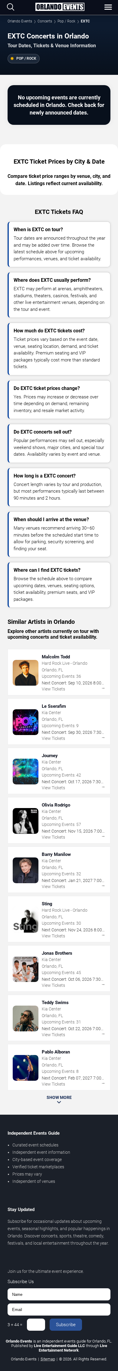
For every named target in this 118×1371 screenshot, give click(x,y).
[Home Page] (59, 7)
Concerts (45, 21)
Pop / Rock (66, 21)
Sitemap (48, 1359)
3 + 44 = (15, 1324)
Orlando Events (20, 21)
